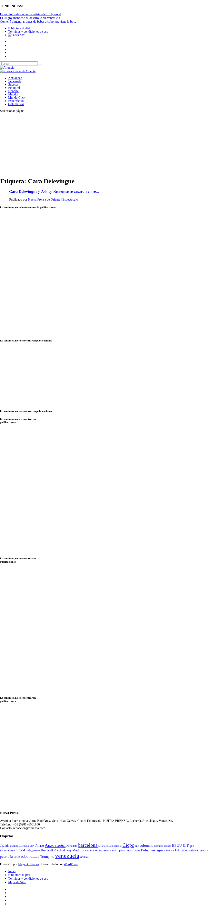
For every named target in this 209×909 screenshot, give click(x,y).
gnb (28, 850)
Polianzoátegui (152, 850)
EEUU (177, 845)
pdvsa (122, 850)
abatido (4, 845)
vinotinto (84, 856)
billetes (102, 845)
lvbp (69, 851)
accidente (24, 845)
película (131, 850)
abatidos (15, 845)
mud (86, 850)
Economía (14, 87)
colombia (146, 845)
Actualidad (15, 78)
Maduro (78, 850)
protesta (204, 850)
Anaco (39, 845)
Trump (45, 857)
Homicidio (47, 850)
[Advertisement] (104, 144)
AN (32, 845)
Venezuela (14, 81)
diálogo (167, 845)
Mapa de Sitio (17, 882)
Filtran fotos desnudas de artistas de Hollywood (30, 14)
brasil (110, 846)
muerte (94, 850)
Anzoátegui (55, 845)
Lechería (60, 850)
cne (137, 845)
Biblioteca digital (19, 28)
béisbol (117, 845)
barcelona (88, 845)
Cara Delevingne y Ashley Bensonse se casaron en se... (54, 191)
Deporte (13, 91)
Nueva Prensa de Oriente (44, 199)
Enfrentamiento (7, 850)
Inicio (12, 871)
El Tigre (188, 846)
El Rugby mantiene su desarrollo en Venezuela (30, 18)
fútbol (20, 850)
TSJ (52, 856)
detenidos (158, 845)
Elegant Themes (28, 864)
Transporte (34, 857)
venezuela (67, 855)
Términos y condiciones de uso (28, 31)
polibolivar (169, 850)
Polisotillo (181, 850)
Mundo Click (16, 97)
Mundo (13, 94)
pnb (138, 851)
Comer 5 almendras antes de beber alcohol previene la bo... (38, 21)
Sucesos (13, 84)
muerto (104, 850)
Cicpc (128, 845)
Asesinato (71, 845)
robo (24, 856)
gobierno (35, 850)
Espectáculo (16, 101)
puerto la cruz (10, 857)
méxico (114, 850)
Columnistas (16, 104)
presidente (193, 850)
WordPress (71, 864)
